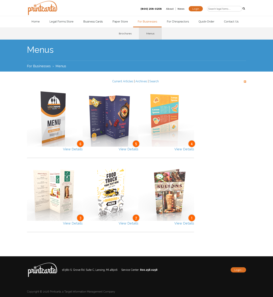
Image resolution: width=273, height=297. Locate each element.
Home (35, 21)
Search (154, 81)
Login (195, 8)
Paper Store (120, 21)
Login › (238, 269)
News (181, 8)
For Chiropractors (178, 21)
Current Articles (122, 81)
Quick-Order (206, 21)
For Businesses (147, 21)
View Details (73, 149)
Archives (141, 81)
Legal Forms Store (61, 21)
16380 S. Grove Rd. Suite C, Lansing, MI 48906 (90, 269)
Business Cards (93, 21)
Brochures (125, 33)
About (170, 8)
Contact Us (231, 21)
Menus (150, 33)
